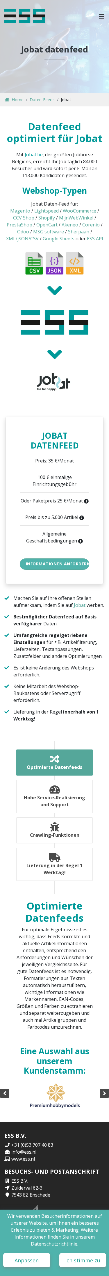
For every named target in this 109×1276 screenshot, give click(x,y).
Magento (20, 211)
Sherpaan (78, 231)
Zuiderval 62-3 (26, 1188)
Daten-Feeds (42, 99)
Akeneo (70, 225)
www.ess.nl (23, 1159)
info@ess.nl (23, 1152)
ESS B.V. (19, 1181)
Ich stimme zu (82, 1260)
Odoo (23, 231)
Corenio (91, 225)
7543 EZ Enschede (30, 1195)
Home (18, 99)
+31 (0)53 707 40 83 (32, 1145)
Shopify (46, 218)
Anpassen (27, 1260)
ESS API (95, 238)
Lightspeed (46, 211)
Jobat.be (34, 154)
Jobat (79, 605)
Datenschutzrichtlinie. (54, 1244)
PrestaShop (19, 225)
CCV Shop (23, 218)
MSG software (48, 231)
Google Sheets (58, 238)
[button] (102, 15)
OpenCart (47, 225)
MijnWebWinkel (76, 218)
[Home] (24, 16)
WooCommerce (79, 211)
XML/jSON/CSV (22, 238)
